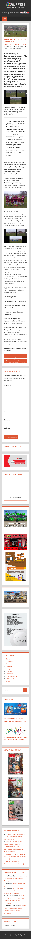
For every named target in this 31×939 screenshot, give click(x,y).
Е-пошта (7, 420)
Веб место (7, 428)
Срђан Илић (19, 46)
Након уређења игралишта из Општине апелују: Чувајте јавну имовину (15, 890)
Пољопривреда (11, 676)
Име (6, 412)
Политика (9, 674)
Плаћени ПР (10, 671)
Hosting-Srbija (22, 935)
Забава (8, 664)
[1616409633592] (22, 93)
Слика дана (10, 679)
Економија (9, 661)
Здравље (9, 666)
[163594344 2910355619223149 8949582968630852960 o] (21, 232)
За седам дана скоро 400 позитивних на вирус (12, 356)
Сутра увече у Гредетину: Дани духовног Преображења (15, 878)
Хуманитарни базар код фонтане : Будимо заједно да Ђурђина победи (13, 849)
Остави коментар (16, 48)
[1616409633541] (11, 93)
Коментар (8, 385)
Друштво (9, 659)
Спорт (6, 48)
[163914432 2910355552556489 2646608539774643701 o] (11, 232)
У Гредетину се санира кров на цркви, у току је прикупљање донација (15, 856)
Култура (8, 669)
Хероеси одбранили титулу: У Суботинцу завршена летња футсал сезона (15, 836)
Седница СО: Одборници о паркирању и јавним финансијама (15, 361)
